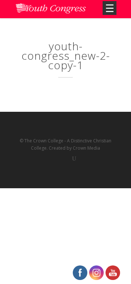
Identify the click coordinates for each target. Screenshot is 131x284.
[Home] (51, 9)
